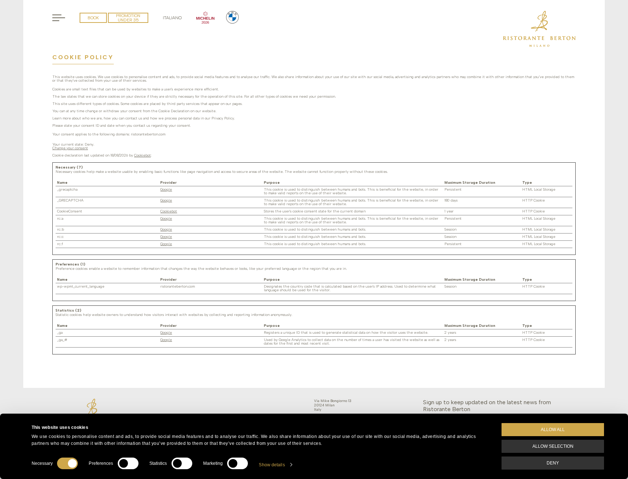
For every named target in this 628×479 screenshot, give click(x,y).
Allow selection (552, 446)
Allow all (553, 429)
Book (93, 17)
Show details (272, 464)
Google (166, 189)
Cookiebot (142, 155)
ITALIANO (172, 17)
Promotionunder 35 (128, 18)
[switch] (128, 463)
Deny (553, 463)
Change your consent (70, 148)
